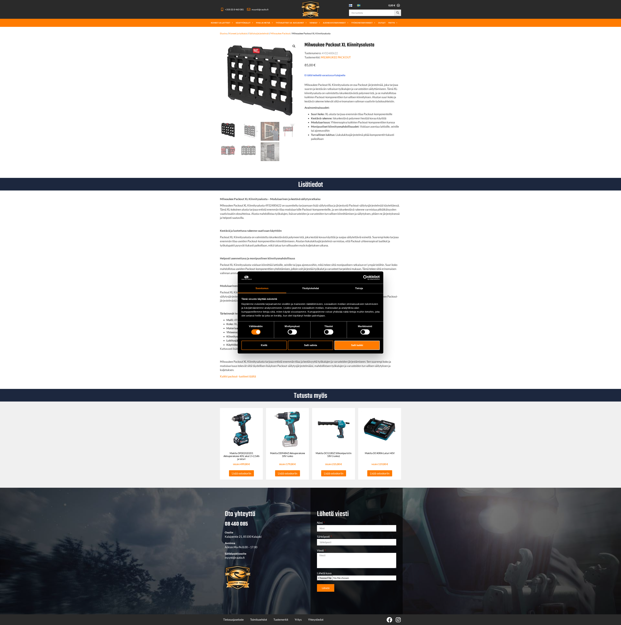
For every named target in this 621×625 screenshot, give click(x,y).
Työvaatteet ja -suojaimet (290, 23)
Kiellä (264, 345)
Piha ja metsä (263, 23)
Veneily (313, 23)
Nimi (320, 522)
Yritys (391, 23)
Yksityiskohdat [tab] (310, 288)
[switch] (292, 331)
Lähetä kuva (324, 573)
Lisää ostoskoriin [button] (241, 473)
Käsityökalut (243, 23)
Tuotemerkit (280, 619)
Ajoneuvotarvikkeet (334, 23)
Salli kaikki (357, 345)
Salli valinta (310, 345)
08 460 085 (236, 524)
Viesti (320, 550)
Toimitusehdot (258, 619)
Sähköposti (323, 536)
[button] (294, 46)
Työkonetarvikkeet (362, 23)
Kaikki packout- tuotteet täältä (238, 376)
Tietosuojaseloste (233, 619)
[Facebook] (389, 620)
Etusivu (223, 33)
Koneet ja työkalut (238, 33)
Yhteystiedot (315, 619)
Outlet (382, 23)
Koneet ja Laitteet (220, 23)
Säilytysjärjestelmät (259, 33)
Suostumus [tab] (262, 288)
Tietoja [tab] (359, 288)
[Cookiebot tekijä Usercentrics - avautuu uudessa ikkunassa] (365, 277)
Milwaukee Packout (280, 33)
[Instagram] (398, 620)
